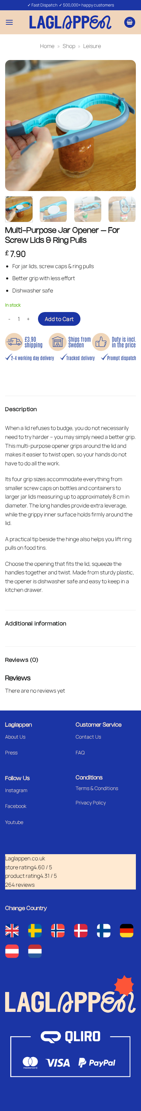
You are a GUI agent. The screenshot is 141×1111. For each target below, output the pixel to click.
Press (11, 752)
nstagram (16, 790)
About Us (15, 736)
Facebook (15, 806)
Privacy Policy (91, 802)
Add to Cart (59, 319)
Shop (69, 46)
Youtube (14, 822)
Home (47, 46)
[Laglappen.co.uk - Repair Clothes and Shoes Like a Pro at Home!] (70, 22)
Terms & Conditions (97, 788)
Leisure (92, 46)
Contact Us (88, 736)
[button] (9, 22)
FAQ (80, 752)
